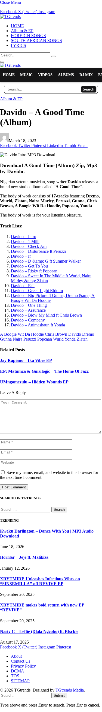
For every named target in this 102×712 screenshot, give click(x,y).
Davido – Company (28, 320)
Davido (74, 334)
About (16, 656)
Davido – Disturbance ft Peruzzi (38, 251)
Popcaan (44, 339)
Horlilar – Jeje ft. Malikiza (24, 557)
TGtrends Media (69, 690)
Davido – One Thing (29, 305)
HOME (17, 25)
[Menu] (2, 62)
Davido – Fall (23, 285)
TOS (15, 676)
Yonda (70, 339)
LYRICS (18, 45)
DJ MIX (86, 75)
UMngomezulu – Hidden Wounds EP (34, 382)
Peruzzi (29, 339)
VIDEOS (45, 75)
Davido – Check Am (29, 246)
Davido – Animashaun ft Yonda (38, 325)
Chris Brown (56, 334)
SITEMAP (20, 680)
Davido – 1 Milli (25, 241)
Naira (17, 339)
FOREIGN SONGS (28, 35)
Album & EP (22, 30)
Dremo (88, 334)
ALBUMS (66, 75)
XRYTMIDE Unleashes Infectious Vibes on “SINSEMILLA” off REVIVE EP (40, 581)
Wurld (58, 339)
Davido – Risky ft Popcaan (34, 271)
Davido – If (21, 256)
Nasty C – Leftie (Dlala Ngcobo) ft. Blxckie (39, 631)
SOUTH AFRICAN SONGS (36, 40)
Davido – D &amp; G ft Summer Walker (46, 261)
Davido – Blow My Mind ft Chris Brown (46, 315)
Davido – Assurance (28, 310)
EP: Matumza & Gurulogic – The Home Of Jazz (44, 371)
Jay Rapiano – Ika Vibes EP (26, 360)
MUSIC (26, 75)
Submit (59, 695)
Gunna (6, 339)
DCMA (17, 671)
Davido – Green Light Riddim (37, 290)
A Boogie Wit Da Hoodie (22, 334)
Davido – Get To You (29, 266)
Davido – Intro (23, 236)
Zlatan (82, 339)
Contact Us (20, 661)
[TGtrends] (10, 16)
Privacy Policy (23, 666)
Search (88, 89)
